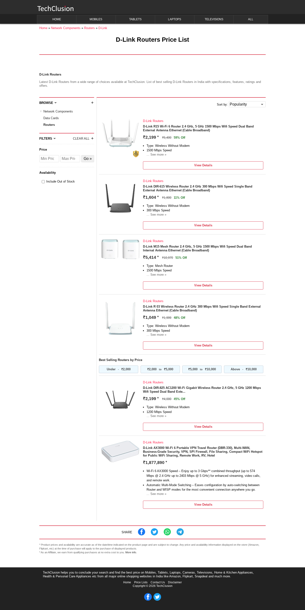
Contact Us (158, 582)
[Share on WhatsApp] (167, 534)
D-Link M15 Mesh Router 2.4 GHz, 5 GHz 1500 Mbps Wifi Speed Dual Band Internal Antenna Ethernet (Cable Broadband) (197, 248)
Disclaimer (175, 582)
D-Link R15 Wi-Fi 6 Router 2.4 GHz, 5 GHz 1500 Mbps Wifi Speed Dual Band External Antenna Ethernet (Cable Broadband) (198, 128)
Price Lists (140, 582)
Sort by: (222, 104)
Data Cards (51, 118)
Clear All (81, 138)
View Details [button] (203, 165)
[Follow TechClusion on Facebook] (148, 599)
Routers (49, 125)
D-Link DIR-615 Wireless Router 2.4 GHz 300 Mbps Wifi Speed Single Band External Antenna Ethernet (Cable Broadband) (197, 188)
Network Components (58, 111)
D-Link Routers (153, 121)
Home (127, 582)
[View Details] (120, 156)
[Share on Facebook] (141, 534)
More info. (131, 552)
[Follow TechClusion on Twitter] (157, 599)
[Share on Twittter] (154, 534)
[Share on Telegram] (180, 534)
